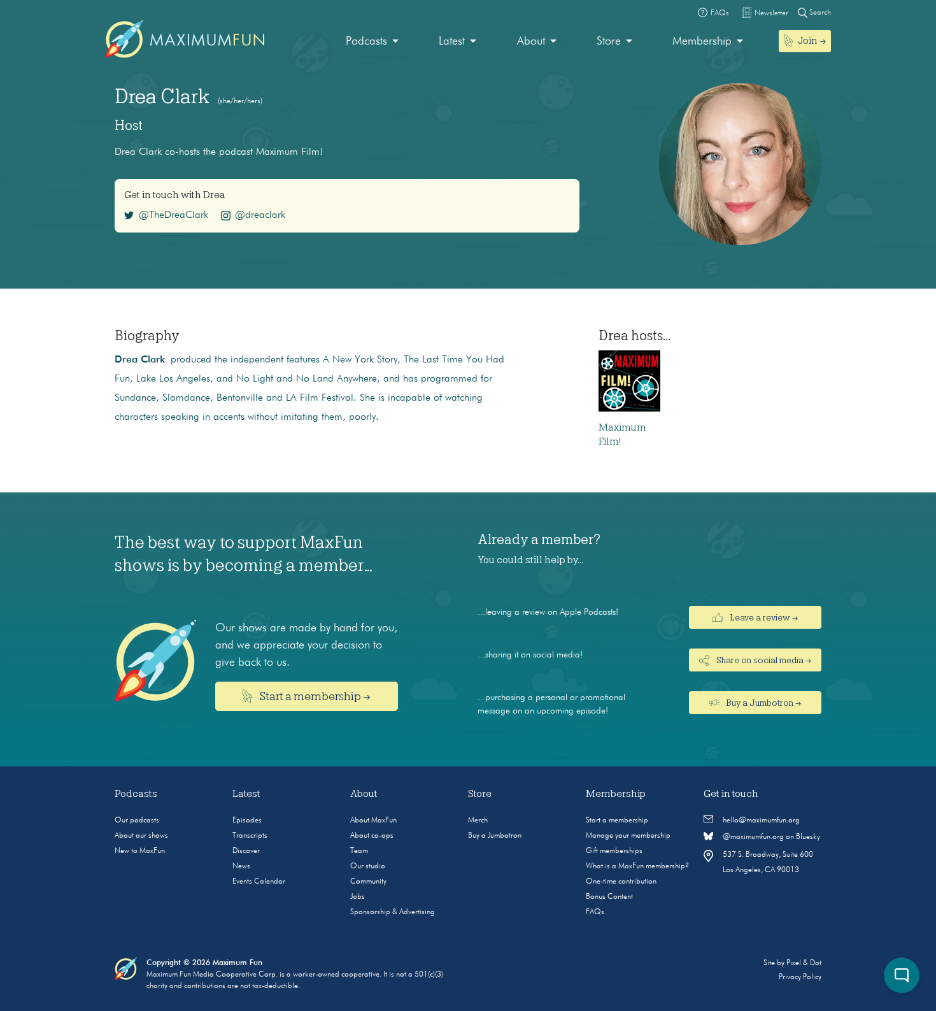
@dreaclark (260, 215)
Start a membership (617, 820)
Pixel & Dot (803, 963)
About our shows (141, 836)
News (241, 866)
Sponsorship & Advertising (392, 912)
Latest (452, 41)
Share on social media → (762, 660)
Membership (702, 41)
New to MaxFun (140, 851)
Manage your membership (628, 836)
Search (819, 13)
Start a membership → (314, 696)
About (531, 41)
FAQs (595, 912)
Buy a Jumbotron (494, 836)
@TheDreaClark (173, 215)
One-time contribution (621, 882)
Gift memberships (614, 851)
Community (368, 882)
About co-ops (372, 836)
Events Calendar (258, 882)
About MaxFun (373, 820)
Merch (478, 820)
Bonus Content (609, 897)
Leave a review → (763, 617)
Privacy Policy (800, 977)
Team (359, 851)
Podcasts (366, 41)
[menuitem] (372, 41)
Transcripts (249, 836)
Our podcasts (137, 820)
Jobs (357, 897)
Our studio (367, 866)
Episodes (247, 820)
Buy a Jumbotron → (762, 703)
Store (609, 41)
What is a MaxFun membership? (637, 866)
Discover (246, 851)
